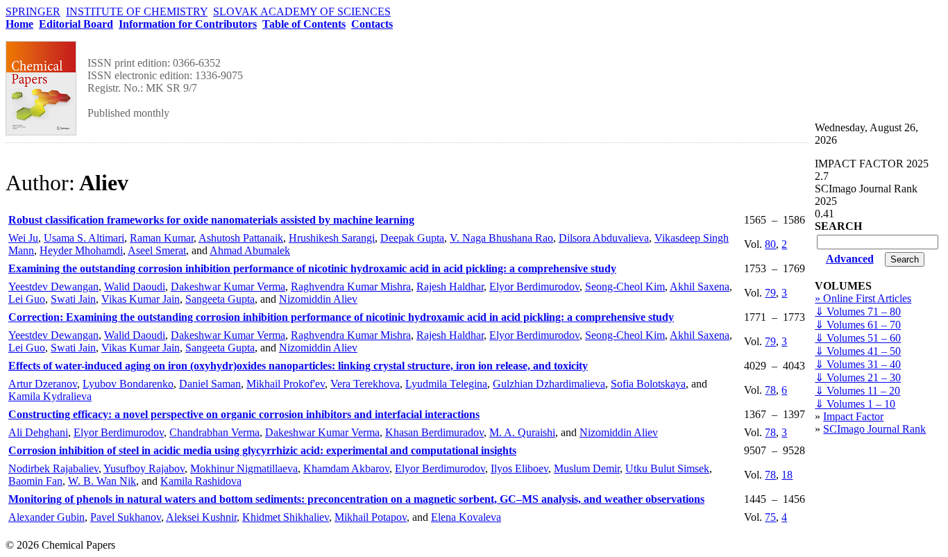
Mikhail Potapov (371, 517)
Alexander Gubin (46, 517)
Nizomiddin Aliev (318, 299)
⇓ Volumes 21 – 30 (858, 377)
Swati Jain (73, 299)
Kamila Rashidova (201, 481)
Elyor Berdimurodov (534, 286)
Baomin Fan (35, 481)
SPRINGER (33, 11)
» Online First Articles (863, 298)
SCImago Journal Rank (874, 429)
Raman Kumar (162, 238)
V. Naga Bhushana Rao (501, 238)
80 (770, 244)
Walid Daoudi (134, 286)
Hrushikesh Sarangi (332, 238)
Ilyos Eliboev (519, 468)
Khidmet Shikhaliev (285, 517)
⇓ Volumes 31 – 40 (858, 364)
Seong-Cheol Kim (625, 286)
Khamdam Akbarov (346, 468)
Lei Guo (26, 299)
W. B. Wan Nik (102, 481)
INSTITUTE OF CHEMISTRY (137, 11)
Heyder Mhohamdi (81, 250)
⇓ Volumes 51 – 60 (858, 338)
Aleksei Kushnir (201, 517)
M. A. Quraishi (522, 432)
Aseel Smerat (157, 250)
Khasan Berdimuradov (434, 432)
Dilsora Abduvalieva (604, 238)
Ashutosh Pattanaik (240, 238)
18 (787, 475)
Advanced (850, 259)
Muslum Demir (587, 468)
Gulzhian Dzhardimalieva (549, 384)
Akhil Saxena (699, 286)
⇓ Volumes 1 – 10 (855, 404)
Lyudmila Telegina (446, 384)
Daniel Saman (210, 384)
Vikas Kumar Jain (140, 299)
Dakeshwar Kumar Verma (228, 286)
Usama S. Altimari (84, 238)
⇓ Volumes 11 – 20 (857, 391)
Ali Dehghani (38, 432)
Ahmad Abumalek (250, 250)
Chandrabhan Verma (214, 432)
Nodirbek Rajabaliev (53, 468)
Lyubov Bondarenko (128, 384)
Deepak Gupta (412, 238)
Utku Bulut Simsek (667, 468)
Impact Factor (853, 416)
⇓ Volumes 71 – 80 (858, 311)
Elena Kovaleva (466, 517)
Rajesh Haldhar (450, 286)
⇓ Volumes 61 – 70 (858, 325)
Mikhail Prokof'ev (285, 384)
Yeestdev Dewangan (53, 286)
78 (770, 390)
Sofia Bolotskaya (648, 384)
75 (770, 517)
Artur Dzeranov (42, 384)
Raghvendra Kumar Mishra (351, 286)
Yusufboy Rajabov (144, 468)
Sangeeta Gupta (220, 299)
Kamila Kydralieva (50, 396)
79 (770, 293)
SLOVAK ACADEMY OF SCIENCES (302, 11)
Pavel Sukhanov (125, 517)
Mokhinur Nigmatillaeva (244, 468)
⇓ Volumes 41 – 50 (858, 351)
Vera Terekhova (365, 384)
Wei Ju (23, 238)
